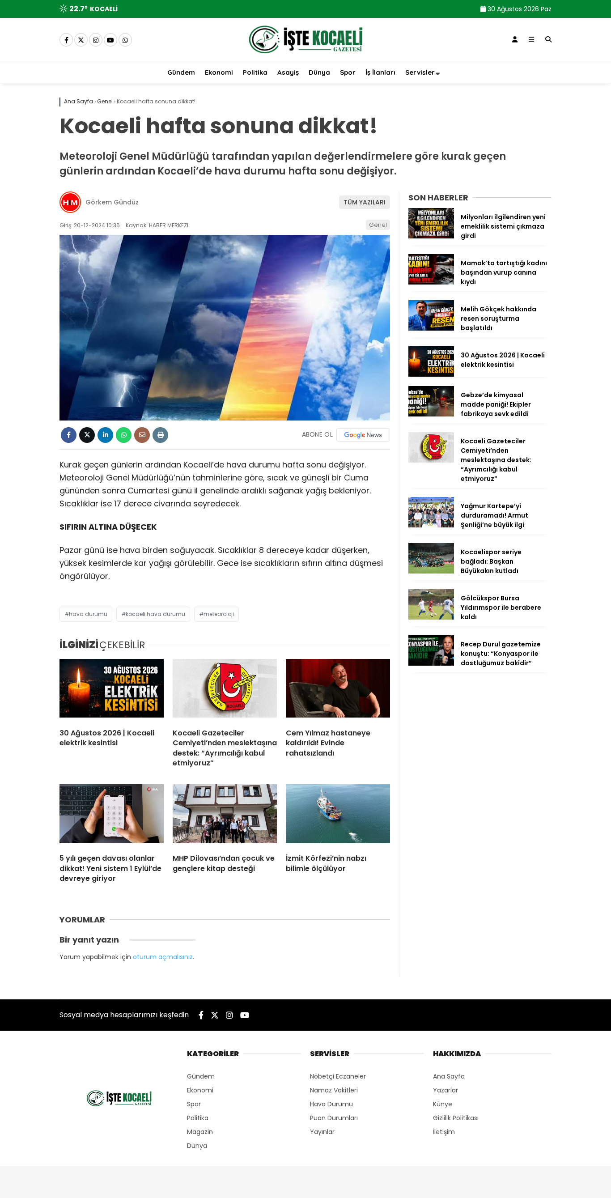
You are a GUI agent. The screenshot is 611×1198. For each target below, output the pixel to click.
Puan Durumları (334, 1117)
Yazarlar (445, 1090)
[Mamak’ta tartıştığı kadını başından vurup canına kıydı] (431, 282)
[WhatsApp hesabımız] (125, 40)
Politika (255, 72)
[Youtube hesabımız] (110, 40)
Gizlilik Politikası (456, 1117)
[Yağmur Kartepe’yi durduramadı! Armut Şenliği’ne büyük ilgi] (431, 525)
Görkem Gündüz (112, 202)
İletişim (444, 1131)
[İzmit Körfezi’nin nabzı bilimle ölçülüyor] (338, 815)
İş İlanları (380, 72)
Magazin (200, 1131)
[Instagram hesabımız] (95, 40)
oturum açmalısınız (163, 956)
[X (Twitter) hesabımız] (81, 40)
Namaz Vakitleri (334, 1090)
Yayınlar (322, 1131)
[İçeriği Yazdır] (160, 435)
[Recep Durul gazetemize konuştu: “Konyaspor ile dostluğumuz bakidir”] (431, 663)
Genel (378, 225)
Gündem (181, 72)
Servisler (420, 72)
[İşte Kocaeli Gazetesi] (305, 55)
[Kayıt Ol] (515, 39)
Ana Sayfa (449, 1076)
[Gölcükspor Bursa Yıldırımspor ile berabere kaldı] (431, 617)
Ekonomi (219, 72)
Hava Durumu (331, 1104)
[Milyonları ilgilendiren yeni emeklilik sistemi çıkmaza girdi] (431, 236)
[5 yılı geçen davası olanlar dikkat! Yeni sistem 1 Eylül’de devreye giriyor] (111, 815)
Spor (348, 72)
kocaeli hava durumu (155, 614)
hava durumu (88, 614)
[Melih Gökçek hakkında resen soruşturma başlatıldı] (431, 328)
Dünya (319, 72)
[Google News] (363, 435)
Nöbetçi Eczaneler (338, 1076)
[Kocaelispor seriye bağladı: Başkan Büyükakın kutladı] (431, 571)
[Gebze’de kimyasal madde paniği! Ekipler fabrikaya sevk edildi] (431, 414)
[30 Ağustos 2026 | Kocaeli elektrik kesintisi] (111, 690)
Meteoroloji (219, 614)
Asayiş (288, 72)
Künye (442, 1104)
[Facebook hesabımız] (66, 40)
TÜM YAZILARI (365, 202)
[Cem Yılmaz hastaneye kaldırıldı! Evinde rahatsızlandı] (338, 690)
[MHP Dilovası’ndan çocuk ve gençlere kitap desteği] (225, 815)
